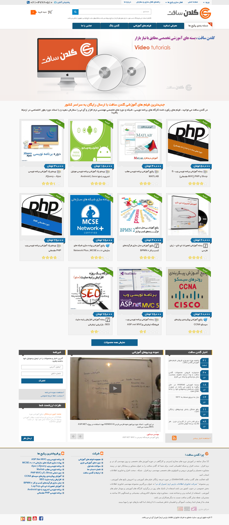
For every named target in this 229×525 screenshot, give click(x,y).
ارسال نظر (27, 438)
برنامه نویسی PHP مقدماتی (49, 493)
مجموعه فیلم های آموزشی (89, 459)
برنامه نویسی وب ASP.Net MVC (46, 459)
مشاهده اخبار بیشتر (201, 438)
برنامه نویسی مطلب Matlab (49, 469)
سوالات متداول (94, 466)
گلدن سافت (185, 13)
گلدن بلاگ (114, 25)
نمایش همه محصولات (114, 342)
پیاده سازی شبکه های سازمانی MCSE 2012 (42, 463)
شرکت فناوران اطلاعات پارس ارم (182, 484)
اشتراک (42, 381)
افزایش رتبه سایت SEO (50, 479)
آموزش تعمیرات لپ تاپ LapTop (46, 486)
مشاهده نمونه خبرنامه (54, 392)
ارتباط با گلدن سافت (92, 473)
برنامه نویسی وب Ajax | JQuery (46, 466)
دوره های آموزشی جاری (90, 463)
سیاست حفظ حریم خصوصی (52, 396)
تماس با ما (86, 25)
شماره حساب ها (94, 469)
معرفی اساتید (170, 25)
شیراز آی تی (161, 484)
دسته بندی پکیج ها (198, 25)
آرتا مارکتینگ (194, 509)
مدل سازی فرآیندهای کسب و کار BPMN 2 (43, 483)
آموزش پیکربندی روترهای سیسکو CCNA (43, 476)
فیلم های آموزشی (142, 25)
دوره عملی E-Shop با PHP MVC (46, 473)
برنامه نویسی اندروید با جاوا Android (44, 489)
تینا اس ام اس (180, 509)
